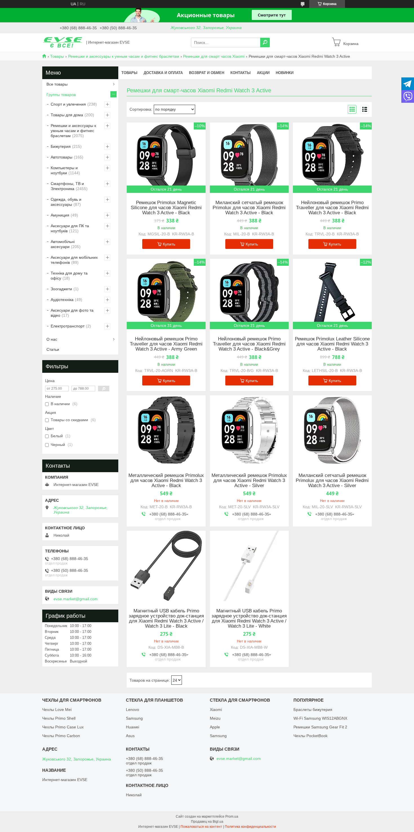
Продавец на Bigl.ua (207, 822)
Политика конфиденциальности (250, 827)
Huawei (132, 727)
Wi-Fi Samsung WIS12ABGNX (320, 718)
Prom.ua (231, 816)
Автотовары (61, 157)
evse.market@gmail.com (76, 599)
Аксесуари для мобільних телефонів (74, 260)
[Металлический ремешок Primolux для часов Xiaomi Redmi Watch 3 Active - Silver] (249, 430)
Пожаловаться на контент (201, 827)
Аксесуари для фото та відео (72, 313)
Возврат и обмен (206, 73)
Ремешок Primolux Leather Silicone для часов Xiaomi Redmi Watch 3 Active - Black (332, 344)
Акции (263, 73)
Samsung (134, 718)
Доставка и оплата (163, 73)
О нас (51, 339)
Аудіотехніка (62, 299)
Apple (215, 727)
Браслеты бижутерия (312, 709)
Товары (57, 56)
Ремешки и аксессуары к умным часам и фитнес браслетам (123, 56)
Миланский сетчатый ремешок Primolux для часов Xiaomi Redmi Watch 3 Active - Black (249, 207)
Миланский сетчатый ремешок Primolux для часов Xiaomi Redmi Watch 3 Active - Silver (332, 480)
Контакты (240, 73)
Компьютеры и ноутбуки (64, 170)
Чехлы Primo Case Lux (63, 727)
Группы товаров (61, 94)
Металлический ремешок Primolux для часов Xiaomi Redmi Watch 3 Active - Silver (249, 480)
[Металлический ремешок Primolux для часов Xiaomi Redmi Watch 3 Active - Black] (166, 430)
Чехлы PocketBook (310, 735)
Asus (130, 735)
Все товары (57, 84)
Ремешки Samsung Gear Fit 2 (320, 727)
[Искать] (265, 42)
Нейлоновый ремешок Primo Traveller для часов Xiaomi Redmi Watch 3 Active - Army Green (166, 344)
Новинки (284, 73)
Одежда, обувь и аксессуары (66, 202)
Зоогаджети (61, 289)
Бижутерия (61, 146)
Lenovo (132, 709)
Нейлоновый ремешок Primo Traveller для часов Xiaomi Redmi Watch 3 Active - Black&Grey (249, 344)
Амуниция (60, 215)
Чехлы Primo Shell (58, 718)
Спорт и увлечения (68, 104)
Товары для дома (67, 115)
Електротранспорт (67, 326)
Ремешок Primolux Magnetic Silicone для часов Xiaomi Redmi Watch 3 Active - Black (166, 207)
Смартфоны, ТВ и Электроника (67, 186)
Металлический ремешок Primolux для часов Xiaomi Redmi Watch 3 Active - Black (166, 480)
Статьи (52, 349)
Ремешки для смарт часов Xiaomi (213, 56)
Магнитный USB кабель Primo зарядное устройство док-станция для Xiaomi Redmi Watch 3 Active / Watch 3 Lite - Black (166, 618)
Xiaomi (216, 709)
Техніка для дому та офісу (69, 275)
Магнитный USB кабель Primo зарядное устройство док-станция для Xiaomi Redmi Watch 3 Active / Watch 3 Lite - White (249, 618)
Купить (169, 244)
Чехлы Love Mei (57, 709)
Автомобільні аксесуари (63, 244)
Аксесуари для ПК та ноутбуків (70, 228)
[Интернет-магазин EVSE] (62, 42)
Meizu (215, 718)
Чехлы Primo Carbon (61, 735)
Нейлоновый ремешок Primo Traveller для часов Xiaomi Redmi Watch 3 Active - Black (332, 207)
